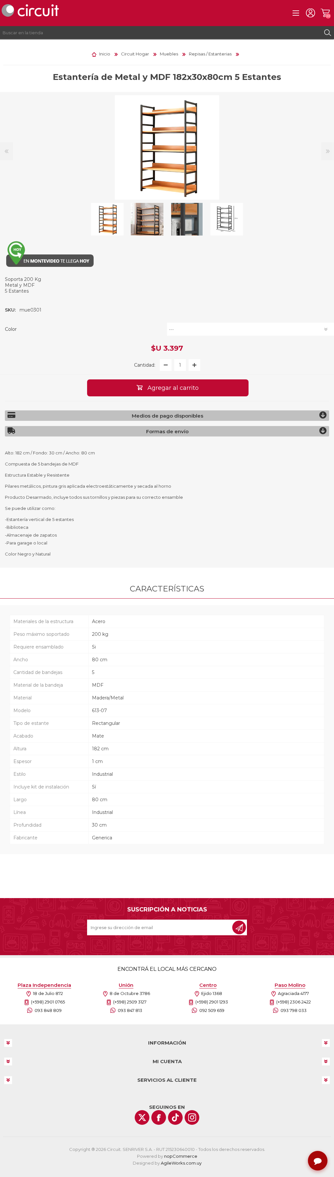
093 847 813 (130, 1010)
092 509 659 (211, 1010)
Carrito (325, 13)
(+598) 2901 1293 (211, 1001)
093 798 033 (294, 1010)
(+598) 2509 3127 (129, 1001)
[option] (107, 219)
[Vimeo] (175, 1117)
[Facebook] (158, 1117)
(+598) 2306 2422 (293, 1001)
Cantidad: (144, 365)
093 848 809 (48, 1010)
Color (11, 329)
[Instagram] (192, 1117)
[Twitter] (142, 1117)
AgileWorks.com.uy (181, 1163)
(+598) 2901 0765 (48, 1001)
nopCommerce (180, 1156)
